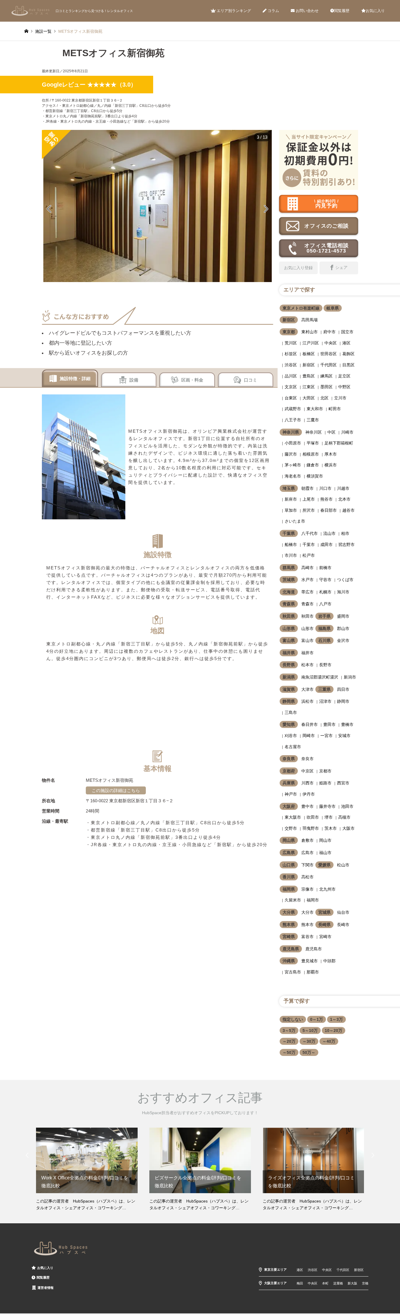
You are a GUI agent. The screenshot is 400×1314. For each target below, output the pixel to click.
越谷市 (348, 510)
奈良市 (307, 758)
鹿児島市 (313, 949)
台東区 (291, 398)
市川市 (291, 555)
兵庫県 (289, 783)
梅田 (300, 1283)
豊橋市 (347, 724)
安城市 (344, 735)
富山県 (289, 640)
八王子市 (293, 420)
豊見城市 (309, 961)
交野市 (291, 828)
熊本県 (289, 924)
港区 (346, 343)
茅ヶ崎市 (293, 465)
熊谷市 (326, 499)
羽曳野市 (310, 828)
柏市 (345, 533)
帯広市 (307, 592)
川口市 (325, 488)
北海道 (289, 592)
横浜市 (330, 465)
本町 (325, 1283)
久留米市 (293, 900)
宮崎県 (289, 936)
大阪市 (348, 828)
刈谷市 (291, 735)
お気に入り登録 (298, 267)
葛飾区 (348, 353)
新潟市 (350, 677)
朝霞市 (307, 488)
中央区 (330, 343)
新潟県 (289, 677)
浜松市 (307, 701)
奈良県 (289, 758)
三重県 (324, 689)
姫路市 (325, 783)
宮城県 (324, 912)
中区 (331, 432)
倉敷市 (307, 840)
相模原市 (310, 454)
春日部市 (328, 510)
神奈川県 (291, 432)
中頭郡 (329, 961)
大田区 (308, 398)
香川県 (289, 877)
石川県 (324, 640)
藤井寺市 (327, 806)
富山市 (307, 640)
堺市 (328, 817)
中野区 (344, 386)
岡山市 (325, 840)
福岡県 (289, 889)
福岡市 (313, 900)
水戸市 (307, 579)
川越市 (343, 488)
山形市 (307, 628)
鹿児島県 (291, 949)
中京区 (307, 771)
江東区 (308, 386)
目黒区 (348, 365)
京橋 (365, 1283)
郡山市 (343, 628)
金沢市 (343, 640)
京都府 (289, 771)
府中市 (329, 331)
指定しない (293, 1019)
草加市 (291, 510)
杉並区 (291, 353)
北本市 (344, 499)
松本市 (307, 664)
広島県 (289, 852)
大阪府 (289, 806)
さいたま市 (295, 521)
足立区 (344, 376)
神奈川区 (313, 432)
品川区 (291, 376)
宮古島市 (293, 972)
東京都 (289, 331)
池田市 (347, 806)
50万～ (308, 1052)
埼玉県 (289, 488)
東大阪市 (293, 817)
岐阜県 (333, 308)
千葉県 (289, 533)
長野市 (325, 664)
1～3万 (336, 1019)
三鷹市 (313, 420)
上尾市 (308, 499)
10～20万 (333, 1030)
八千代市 (309, 533)
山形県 (289, 628)
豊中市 (307, 806)
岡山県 (289, 840)
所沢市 (308, 510)
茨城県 (289, 579)
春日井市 (309, 724)
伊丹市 (308, 794)
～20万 (289, 1041)
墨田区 (326, 386)
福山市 (325, 852)
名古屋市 (293, 746)
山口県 (289, 865)
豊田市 (329, 724)
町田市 (335, 408)
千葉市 (308, 544)
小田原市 (293, 443)
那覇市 (313, 972)
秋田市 (307, 616)
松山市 (343, 865)
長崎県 (324, 924)
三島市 (291, 712)
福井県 (289, 652)
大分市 (307, 912)
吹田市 (313, 817)
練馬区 (326, 376)
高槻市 (344, 817)
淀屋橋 (338, 1283)
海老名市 (293, 476)
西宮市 (343, 783)
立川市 (340, 398)
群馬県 (289, 567)
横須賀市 (315, 476)
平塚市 (313, 443)
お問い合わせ (307, 10)
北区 (324, 398)
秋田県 (289, 616)
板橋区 (308, 353)
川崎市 (347, 432)
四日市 (343, 689)
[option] (157, 206)
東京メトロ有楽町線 (301, 308)
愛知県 (289, 724)
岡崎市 (308, 735)
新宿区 (289, 319)
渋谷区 (291, 365)
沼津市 (325, 701)
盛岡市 (343, 616)
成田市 (326, 544)
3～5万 (289, 1030)
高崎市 (307, 567)
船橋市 (291, 544)
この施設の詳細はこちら (116, 790)
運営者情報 (45, 1287)
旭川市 (343, 592)
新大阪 (352, 1283)
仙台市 (343, 912)
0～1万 (316, 1019)
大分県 (289, 912)
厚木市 (330, 454)
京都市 (325, 771)
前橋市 (325, 567)
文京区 (291, 386)
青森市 (307, 604)
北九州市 (327, 889)
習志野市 (346, 544)
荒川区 (291, 343)
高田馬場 (309, 319)
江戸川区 (310, 343)
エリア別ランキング (233, 10)
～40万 (328, 1041)
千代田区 (328, 365)
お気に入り (375, 10)
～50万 (289, 1052)
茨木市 (330, 828)
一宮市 (326, 735)
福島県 (324, 628)
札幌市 (325, 592)
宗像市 (307, 889)
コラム (272, 10)
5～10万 (310, 1030)
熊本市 (307, 924)
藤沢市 (291, 454)
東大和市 (315, 408)
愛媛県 (324, 865)
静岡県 (289, 701)
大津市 (307, 689)
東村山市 (309, 331)
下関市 (307, 865)
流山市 (329, 533)
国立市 (347, 331)
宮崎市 (325, 936)
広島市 (307, 852)
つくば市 (345, 579)
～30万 (308, 1041)
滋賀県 (289, 689)
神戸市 (291, 794)
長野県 (289, 664)
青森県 (289, 604)
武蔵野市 (293, 408)
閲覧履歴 (341, 10)
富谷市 (307, 936)
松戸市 (308, 555)
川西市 (307, 783)
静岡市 (343, 701)
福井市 (307, 652)
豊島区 (308, 376)
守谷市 (325, 579)
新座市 (291, 499)
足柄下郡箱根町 (338, 443)
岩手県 (324, 616)
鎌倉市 (313, 465)
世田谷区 (328, 353)
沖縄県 (289, 961)
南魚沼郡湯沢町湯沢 (319, 677)
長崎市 (343, 924)
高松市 (307, 877)
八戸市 (325, 604)
